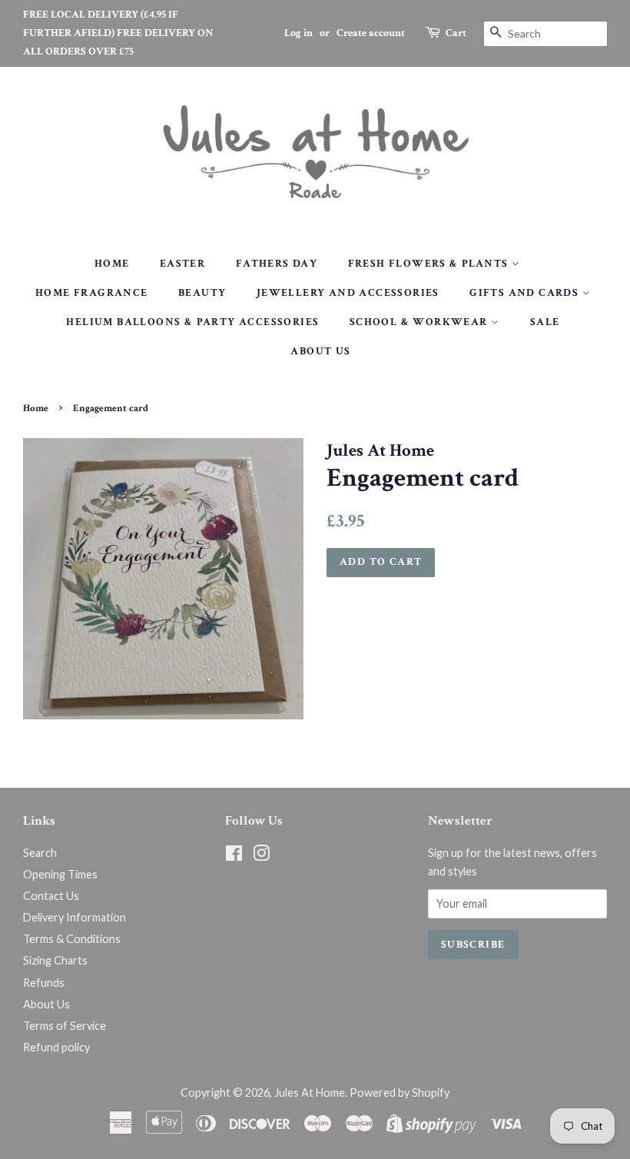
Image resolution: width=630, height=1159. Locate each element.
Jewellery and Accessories (348, 293)
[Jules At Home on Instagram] (261, 855)
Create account (371, 33)
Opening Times (60, 874)
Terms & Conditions (72, 938)
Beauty (202, 293)
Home (112, 264)
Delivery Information (74, 917)
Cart (456, 33)
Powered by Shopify (399, 1092)
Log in (298, 33)
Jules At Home (309, 1092)
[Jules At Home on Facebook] (234, 855)
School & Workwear (420, 322)
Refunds (44, 982)
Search (40, 852)
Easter (182, 264)
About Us (320, 351)
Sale (545, 322)
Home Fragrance (91, 293)
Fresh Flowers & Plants (430, 264)
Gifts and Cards (525, 293)
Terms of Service (64, 1025)
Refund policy (56, 1047)
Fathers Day (276, 264)
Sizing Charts (55, 960)
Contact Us (51, 895)
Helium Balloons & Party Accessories (192, 322)
